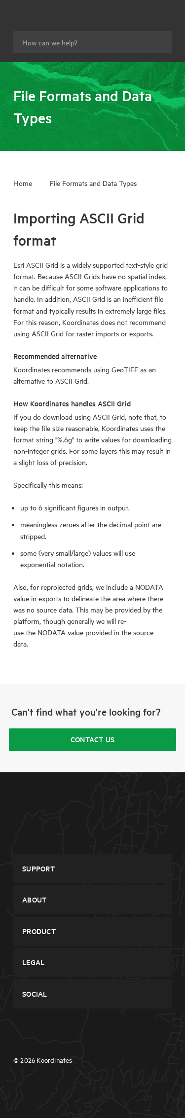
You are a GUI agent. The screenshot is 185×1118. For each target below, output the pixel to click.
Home (22, 183)
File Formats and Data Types (93, 183)
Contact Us (93, 739)
